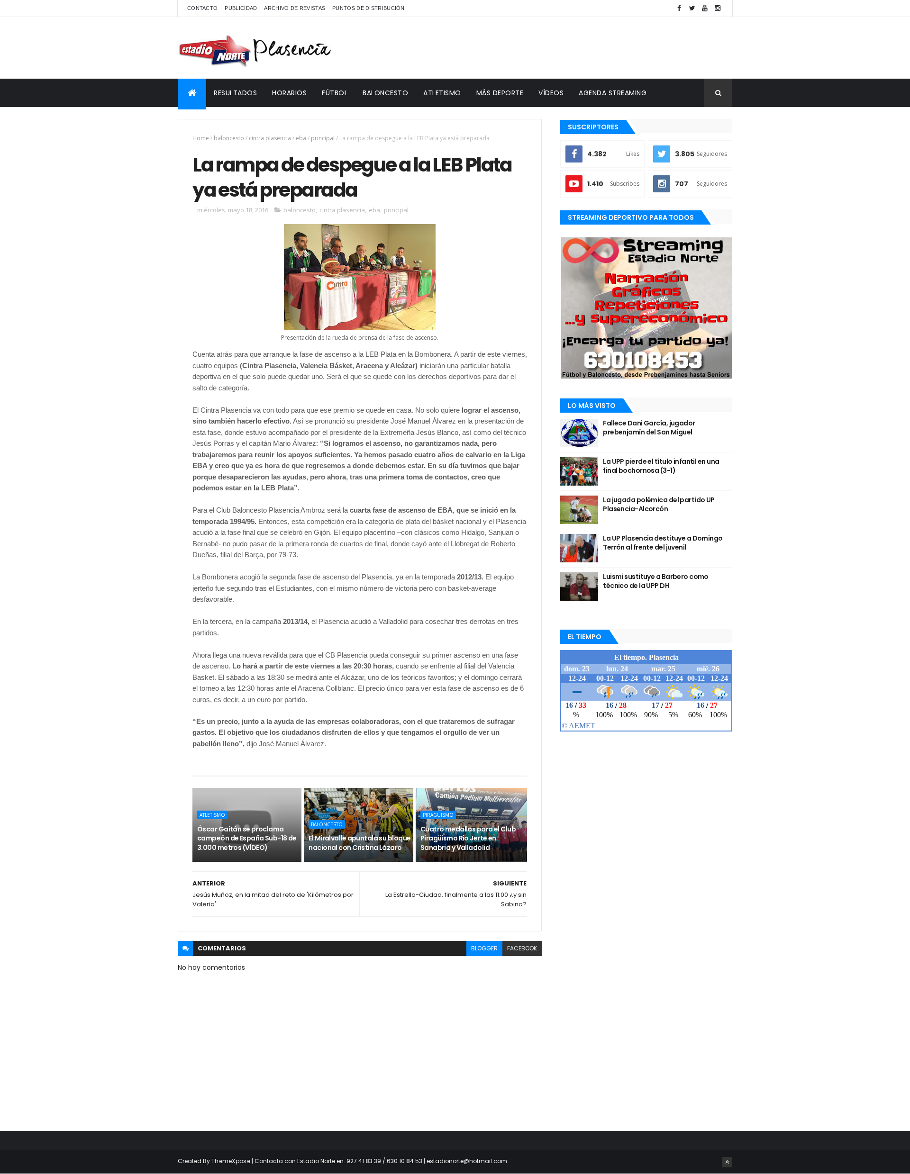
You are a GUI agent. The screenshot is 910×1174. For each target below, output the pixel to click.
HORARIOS (289, 93)
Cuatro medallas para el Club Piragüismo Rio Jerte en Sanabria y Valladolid (468, 838)
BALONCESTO (385, 93)
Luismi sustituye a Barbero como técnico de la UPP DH (656, 581)
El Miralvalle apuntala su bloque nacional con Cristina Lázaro (359, 842)
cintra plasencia (270, 138)
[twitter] (692, 8)
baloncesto (229, 138)
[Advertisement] (559, 48)
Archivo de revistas (294, 8)
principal (323, 138)
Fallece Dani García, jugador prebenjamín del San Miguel (649, 427)
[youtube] (705, 8)
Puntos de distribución (368, 8)
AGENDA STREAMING (612, 93)
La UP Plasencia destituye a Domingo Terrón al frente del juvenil (662, 542)
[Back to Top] (727, 1162)
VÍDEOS (551, 93)
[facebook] (679, 8)
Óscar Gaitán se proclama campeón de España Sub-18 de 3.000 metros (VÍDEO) (247, 838)
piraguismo (438, 815)
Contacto (202, 8)
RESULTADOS (235, 93)
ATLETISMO (442, 93)
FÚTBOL (334, 93)
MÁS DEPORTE (500, 93)
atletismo (212, 815)
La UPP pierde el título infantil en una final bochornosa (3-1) (661, 466)
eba (301, 138)
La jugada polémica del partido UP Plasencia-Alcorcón (659, 504)
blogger (484, 948)
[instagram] (717, 8)
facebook (522, 948)
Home (200, 138)
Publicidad (241, 8)
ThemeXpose (230, 1161)
